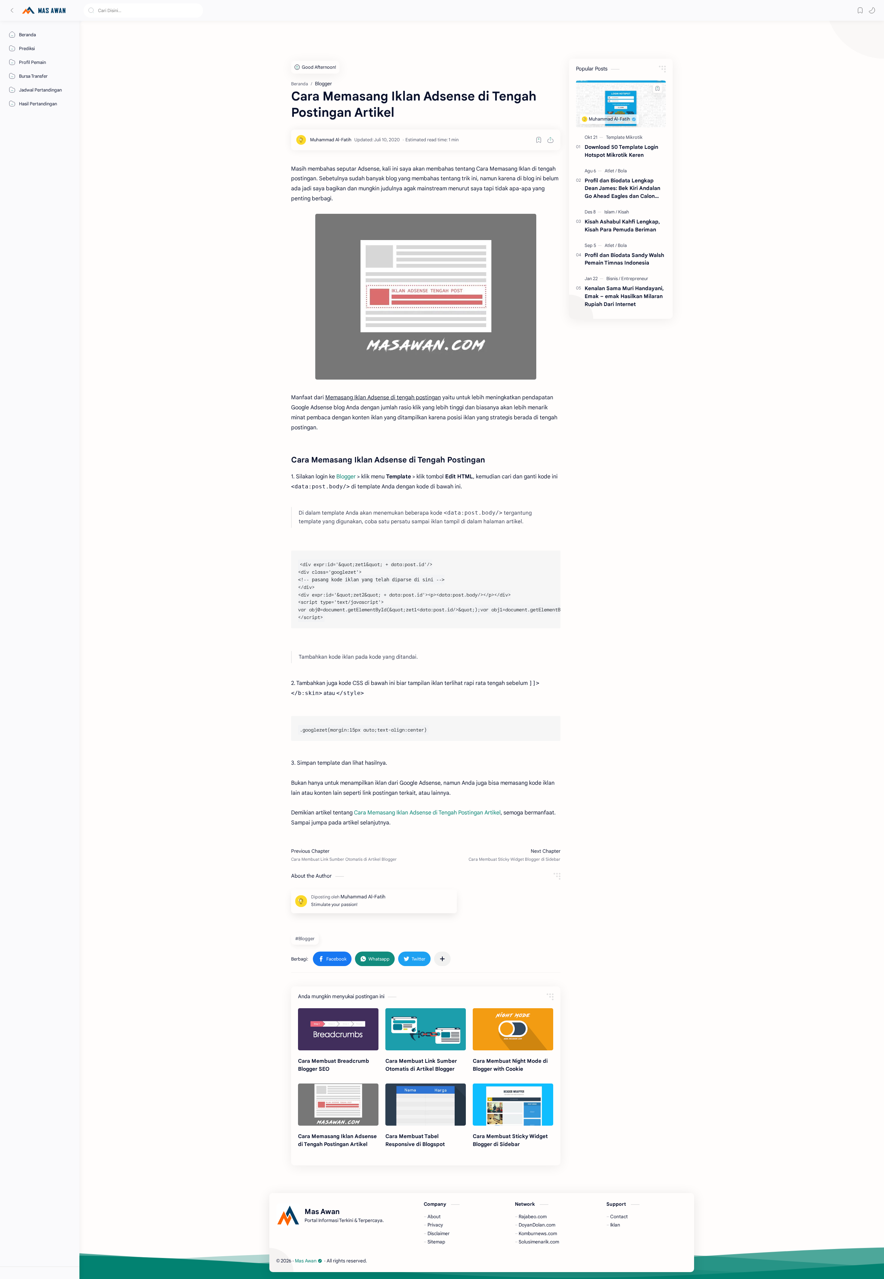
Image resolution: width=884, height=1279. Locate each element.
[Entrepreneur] (634, 278)
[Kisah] (623, 211)
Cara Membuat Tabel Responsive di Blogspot (415, 1140)
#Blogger (305, 939)
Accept (62, 1255)
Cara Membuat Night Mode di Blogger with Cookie (510, 1065)
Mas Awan (306, 1261)
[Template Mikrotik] (624, 137)
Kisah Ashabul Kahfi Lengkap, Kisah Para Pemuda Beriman (622, 225)
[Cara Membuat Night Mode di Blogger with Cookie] (513, 1029)
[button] (872, 10)
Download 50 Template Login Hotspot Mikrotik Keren (621, 151)
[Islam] (610, 211)
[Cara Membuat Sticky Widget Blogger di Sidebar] (513, 1105)
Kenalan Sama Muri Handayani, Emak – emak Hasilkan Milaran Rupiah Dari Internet (624, 296)
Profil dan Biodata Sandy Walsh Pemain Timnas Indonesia (624, 259)
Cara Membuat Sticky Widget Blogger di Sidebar (510, 1140)
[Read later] (539, 140)
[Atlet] (611, 170)
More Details (126, 1255)
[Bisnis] (613, 278)
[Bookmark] (860, 10)
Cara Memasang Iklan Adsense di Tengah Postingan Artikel (427, 812)
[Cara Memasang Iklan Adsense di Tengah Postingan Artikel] (425, 297)
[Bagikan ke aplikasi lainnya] (442, 959)
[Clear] (197, 10)
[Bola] (622, 170)
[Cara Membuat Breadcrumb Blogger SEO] (338, 1029)
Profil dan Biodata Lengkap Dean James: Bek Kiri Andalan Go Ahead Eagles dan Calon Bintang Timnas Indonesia (622, 188)
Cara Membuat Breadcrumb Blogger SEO (333, 1065)
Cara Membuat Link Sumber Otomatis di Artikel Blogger (421, 1065)
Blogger (346, 476)
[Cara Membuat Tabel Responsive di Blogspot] (425, 1105)
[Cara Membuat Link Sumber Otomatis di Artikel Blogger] (425, 1029)
